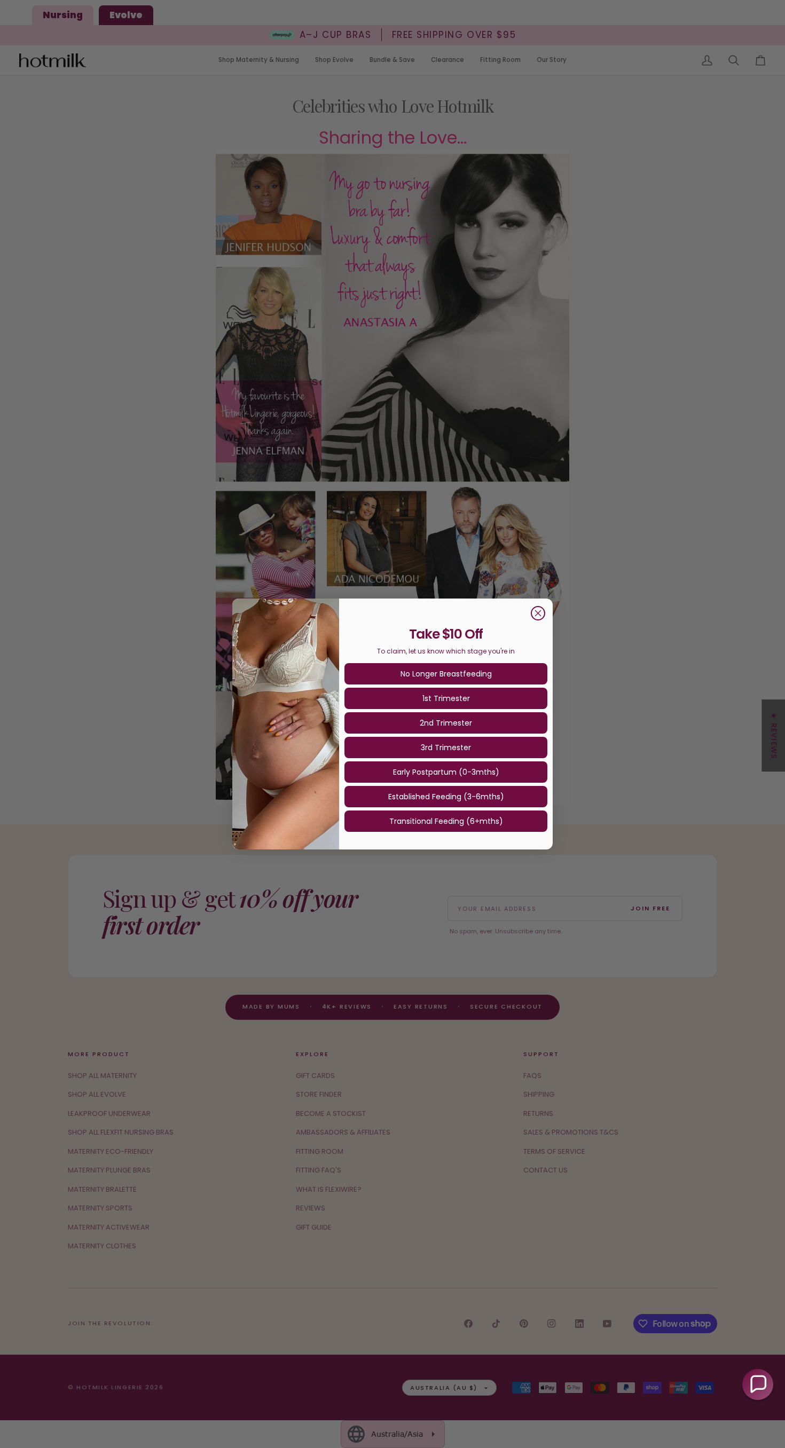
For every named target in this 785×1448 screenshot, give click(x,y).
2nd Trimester (446, 723)
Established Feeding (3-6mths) (446, 796)
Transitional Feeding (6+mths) (446, 821)
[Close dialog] (538, 613)
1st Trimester (446, 698)
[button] (757, 1384)
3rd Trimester (446, 747)
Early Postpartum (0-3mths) (446, 772)
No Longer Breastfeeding (446, 673)
